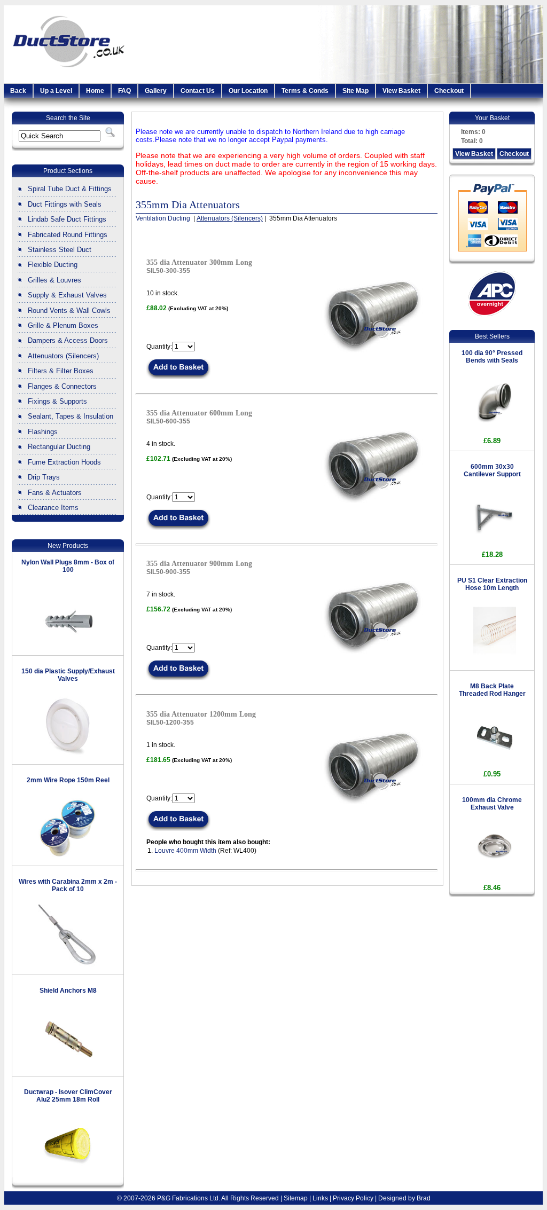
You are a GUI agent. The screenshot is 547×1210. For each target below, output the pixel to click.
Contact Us (198, 91)
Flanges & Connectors (62, 386)
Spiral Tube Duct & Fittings (70, 189)
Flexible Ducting (52, 265)
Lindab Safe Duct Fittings (67, 219)
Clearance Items (53, 508)
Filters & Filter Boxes (60, 371)
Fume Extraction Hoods (64, 462)
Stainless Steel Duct (59, 250)
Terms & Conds (305, 91)
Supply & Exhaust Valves (67, 295)
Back (18, 91)
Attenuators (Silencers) (63, 356)
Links (320, 1198)
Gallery (156, 91)
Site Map (355, 91)
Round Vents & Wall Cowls (69, 311)
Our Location (248, 91)
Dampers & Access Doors (68, 340)
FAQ (124, 91)
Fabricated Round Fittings (67, 235)
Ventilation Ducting (164, 218)
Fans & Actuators (55, 493)
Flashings (43, 432)
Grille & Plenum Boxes (63, 325)
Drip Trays (44, 477)
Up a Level (56, 91)
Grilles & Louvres (54, 280)
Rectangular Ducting (59, 447)
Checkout (449, 91)
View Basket (401, 91)
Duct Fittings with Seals (64, 204)
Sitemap (296, 1198)
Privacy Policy (353, 1198)
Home (95, 91)
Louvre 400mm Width (185, 850)
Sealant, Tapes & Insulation (70, 416)
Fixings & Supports (57, 401)
